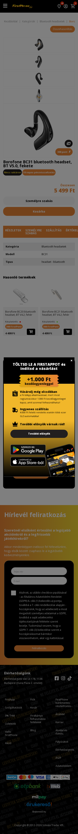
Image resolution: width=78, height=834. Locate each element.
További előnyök (39, 433)
